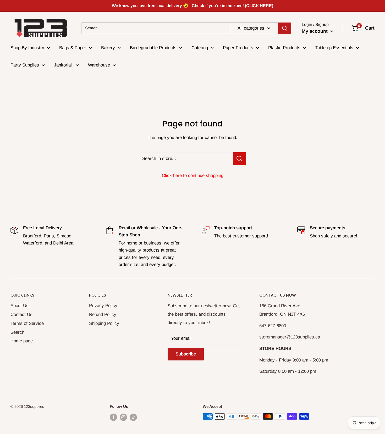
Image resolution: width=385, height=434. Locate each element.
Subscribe (185, 354)
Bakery (108, 47)
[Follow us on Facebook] (113, 417)
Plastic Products (284, 47)
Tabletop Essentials (334, 47)
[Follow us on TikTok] (133, 417)
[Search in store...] (239, 158)
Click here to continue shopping (192, 175)
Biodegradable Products (153, 47)
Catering (199, 47)
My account (315, 31)
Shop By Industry (27, 47)
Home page (21, 340)
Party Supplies (24, 65)
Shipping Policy (104, 323)
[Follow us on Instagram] (123, 417)
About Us (19, 305)
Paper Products (238, 47)
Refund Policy (102, 314)
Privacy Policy (103, 305)
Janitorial (63, 65)
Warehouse (99, 65)
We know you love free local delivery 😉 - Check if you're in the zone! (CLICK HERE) (192, 5)
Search (17, 332)
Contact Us (21, 314)
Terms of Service (27, 323)
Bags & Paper (72, 47)
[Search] (284, 28)
